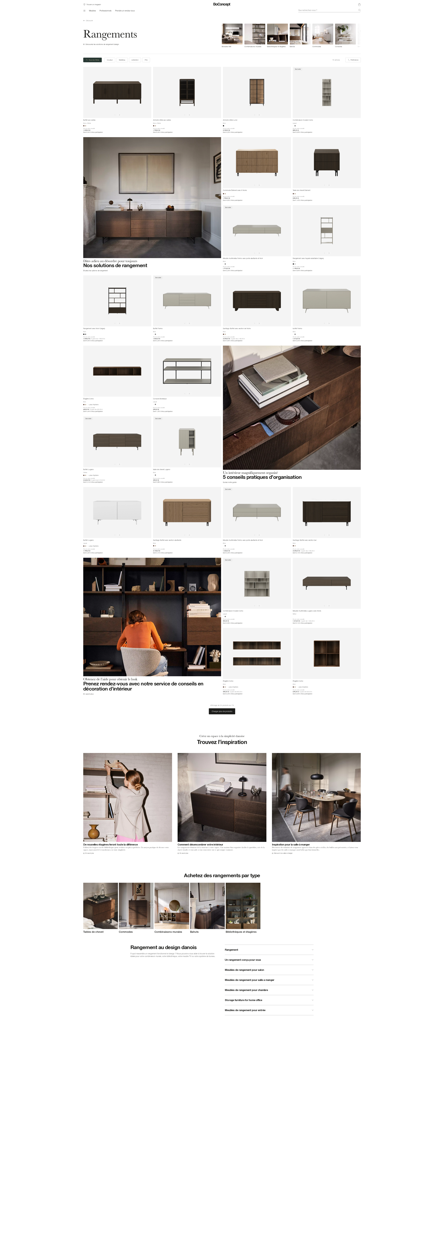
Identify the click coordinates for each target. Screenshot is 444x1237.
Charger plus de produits (222, 711)
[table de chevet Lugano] (187, 441)
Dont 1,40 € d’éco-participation (302, 200)
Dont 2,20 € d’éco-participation (232, 270)
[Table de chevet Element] (327, 162)
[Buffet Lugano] (117, 441)
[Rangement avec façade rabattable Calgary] (327, 230)
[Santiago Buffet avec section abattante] (187, 512)
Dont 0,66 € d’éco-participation (163, 482)
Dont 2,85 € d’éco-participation (302, 132)
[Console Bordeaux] (187, 371)
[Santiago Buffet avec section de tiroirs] (257, 300)
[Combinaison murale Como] (327, 92)
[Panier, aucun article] (359, 4)
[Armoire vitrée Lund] (257, 92)
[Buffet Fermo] (187, 300)
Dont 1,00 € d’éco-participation (163, 411)
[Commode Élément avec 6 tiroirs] (257, 162)
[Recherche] (359, 10)
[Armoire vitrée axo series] (187, 92)
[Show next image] (119, 115)
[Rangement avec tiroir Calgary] (117, 300)
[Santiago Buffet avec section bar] (327, 512)
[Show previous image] (115, 115)
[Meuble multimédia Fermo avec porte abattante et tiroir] (257, 230)
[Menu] (84, 10)
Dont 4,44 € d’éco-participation (93, 411)
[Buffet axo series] (117, 92)
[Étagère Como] (117, 371)
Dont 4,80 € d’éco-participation (302, 270)
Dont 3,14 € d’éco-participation (93, 482)
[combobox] (329, 10)
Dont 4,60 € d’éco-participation (232, 200)
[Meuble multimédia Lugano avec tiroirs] (327, 583)
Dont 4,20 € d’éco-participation (232, 132)
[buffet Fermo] (327, 300)
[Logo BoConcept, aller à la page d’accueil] (222, 4)
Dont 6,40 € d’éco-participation (93, 132)
